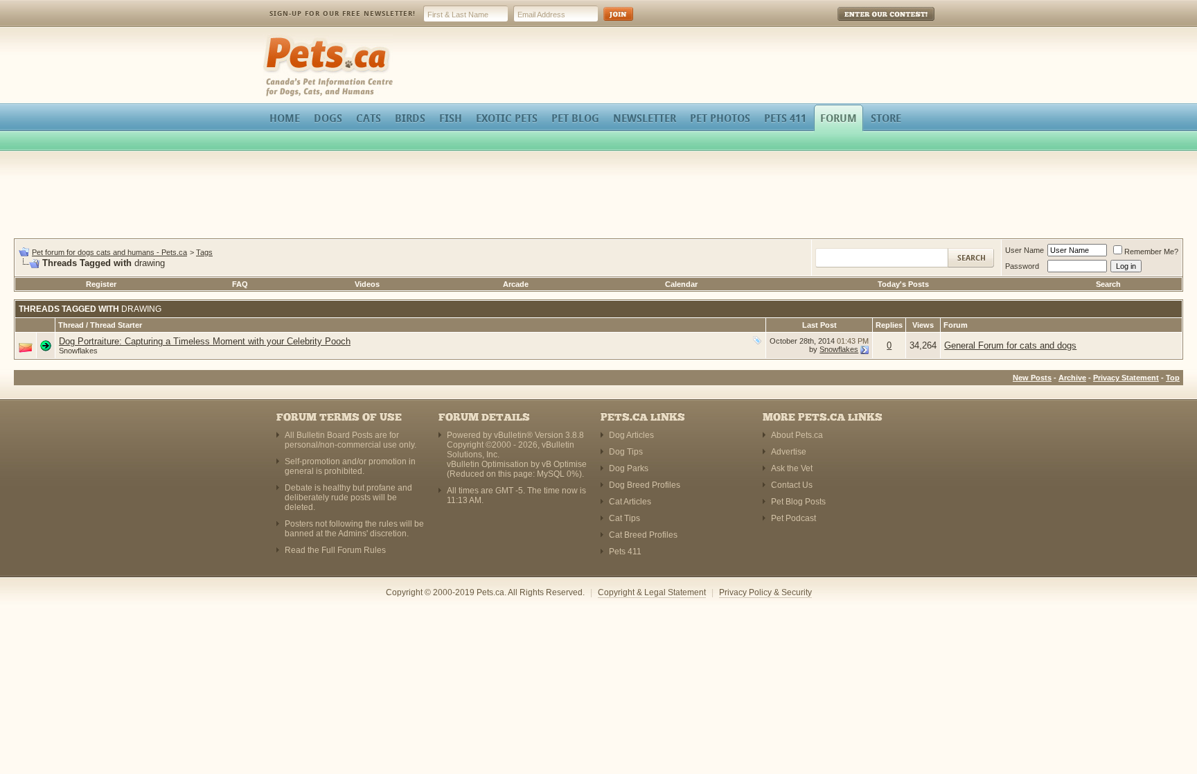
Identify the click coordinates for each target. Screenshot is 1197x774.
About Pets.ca (797, 435)
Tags (204, 252)
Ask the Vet (792, 468)
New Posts (1032, 377)
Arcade (516, 284)
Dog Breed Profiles (644, 485)
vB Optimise (564, 464)
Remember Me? (1151, 251)
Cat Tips (624, 518)
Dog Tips (626, 452)
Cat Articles (630, 502)
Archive (1072, 377)
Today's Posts (903, 284)
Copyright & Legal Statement (652, 592)
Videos (367, 284)
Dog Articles (631, 435)
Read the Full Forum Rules (335, 550)
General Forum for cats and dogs (1010, 345)
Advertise (788, 452)
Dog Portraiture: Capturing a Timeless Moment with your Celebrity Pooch (205, 341)
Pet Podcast (793, 518)
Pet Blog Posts (798, 502)
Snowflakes (78, 350)
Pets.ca (278, 38)
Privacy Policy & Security (765, 592)
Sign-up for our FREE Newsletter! (342, 13)
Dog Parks (628, 468)
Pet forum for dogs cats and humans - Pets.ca (109, 252)
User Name (1024, 250)
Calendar (681, 284)
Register (101, 284)
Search (1108, 284)
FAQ (240, 284)
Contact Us (792, 485)
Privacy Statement (1126, 377)
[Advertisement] (598, 197)
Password (1022, 266)
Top (1173, 377)
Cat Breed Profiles (643, 535)
